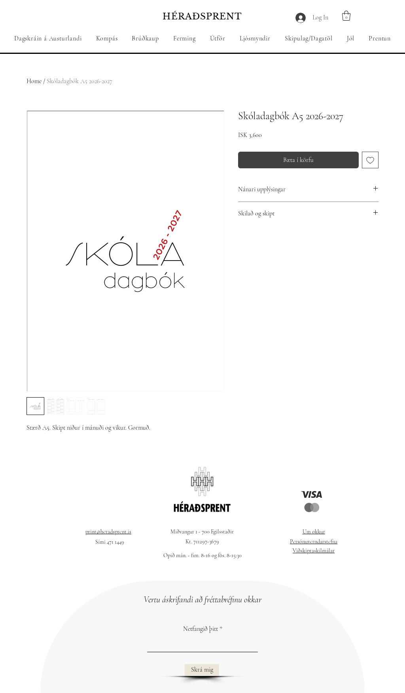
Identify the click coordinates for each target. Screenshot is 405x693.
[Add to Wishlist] (370, 160)
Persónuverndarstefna (313, 541)
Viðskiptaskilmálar (314, 550)
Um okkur (314, 531)
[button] (145, 38)
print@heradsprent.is (108, 531)
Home (34, 81)
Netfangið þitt (200, 629)
